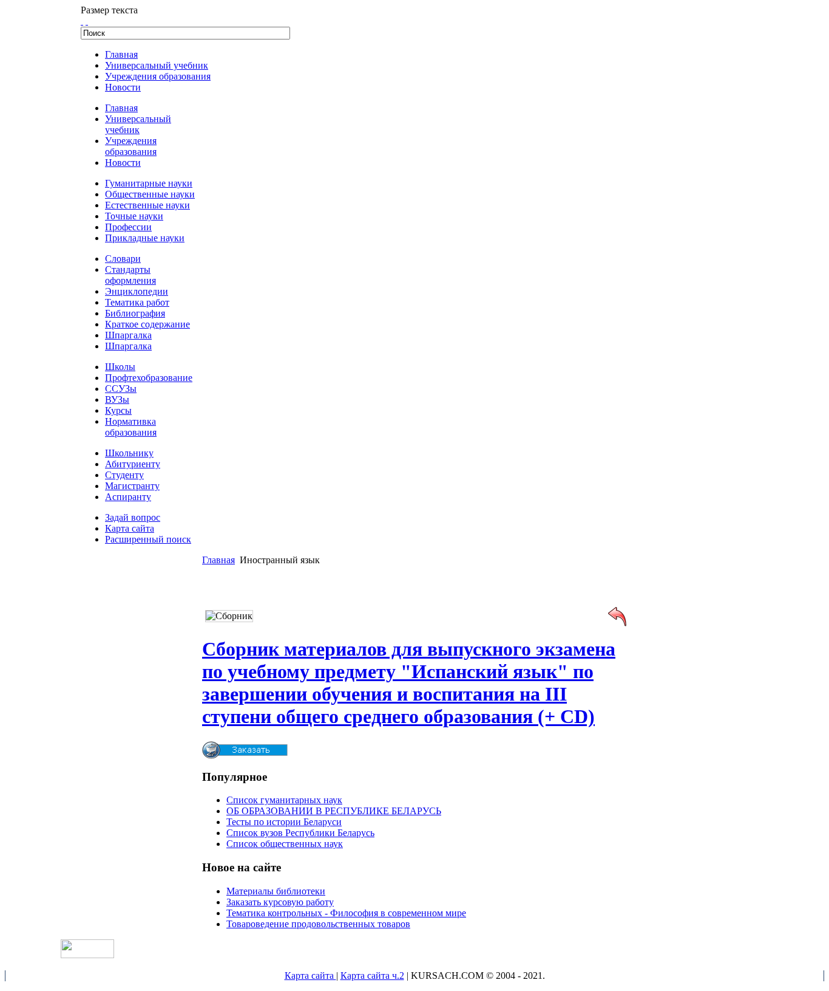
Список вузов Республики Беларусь (300, 833)
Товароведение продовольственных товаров (318, 924)
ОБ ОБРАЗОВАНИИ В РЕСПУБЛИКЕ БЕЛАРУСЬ (333, 811)
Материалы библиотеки (275, 891)
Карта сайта (310, 975)
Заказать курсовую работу (280, 902)
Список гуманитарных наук (284, 800)
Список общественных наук (284, 843)
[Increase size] (82, 21)
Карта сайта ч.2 (372, 975)
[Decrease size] (87, 21)
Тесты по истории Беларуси (284, 822)
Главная (218, 560)
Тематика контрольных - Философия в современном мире (346, 913)
